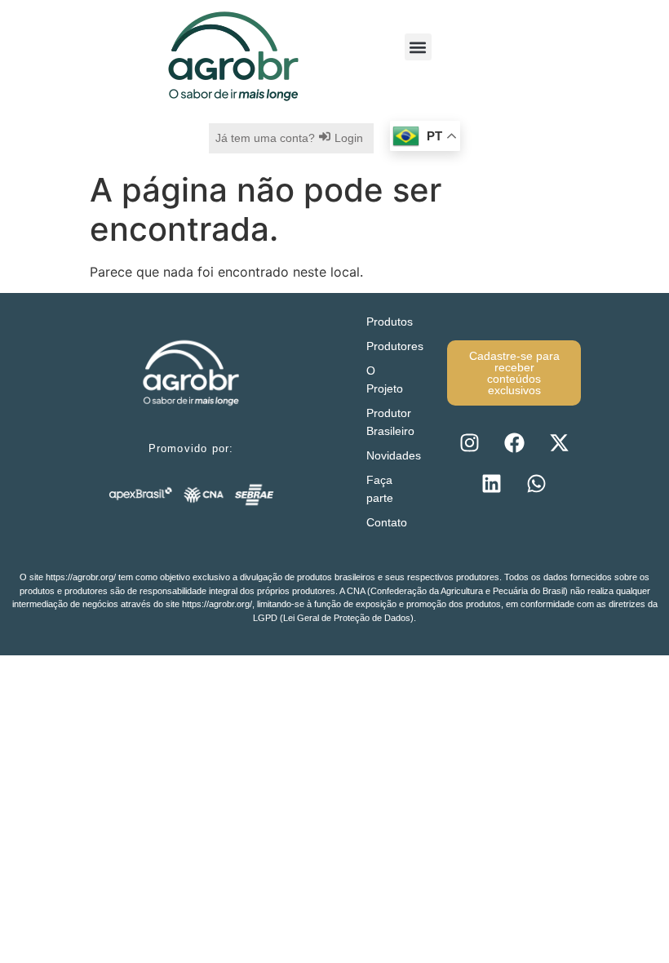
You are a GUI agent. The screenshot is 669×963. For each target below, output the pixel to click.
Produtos (389, 321)
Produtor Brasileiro (390, 421)
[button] (418, 46)
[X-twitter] (558, 442)
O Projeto (384, 379)
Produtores (394, 346)
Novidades (393, 455)
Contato (386, 522)
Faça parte (379, 488)
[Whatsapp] (536, 483)
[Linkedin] (492, 483)
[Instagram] (469, 442)
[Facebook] (514, 442)
